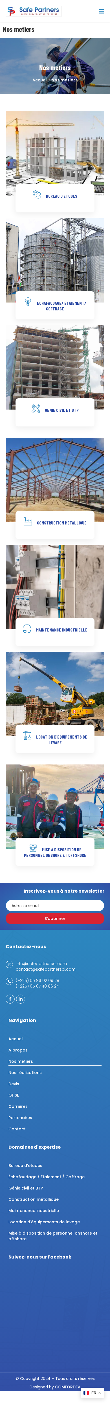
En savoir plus (55, 211)
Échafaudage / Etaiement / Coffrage (46, 1177)
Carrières (18, 1106)
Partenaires (20, 1118)
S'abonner (55, 918)
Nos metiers (20, 1061)
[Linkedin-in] (20, 999)
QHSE (13, 1095)
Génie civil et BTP (25, 1188)
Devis (13, 1084)
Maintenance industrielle (33, 1210)
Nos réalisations (25, 1072)
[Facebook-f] (10, 999)
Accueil (39, 80)
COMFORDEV (67, 1387)
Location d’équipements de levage (44, 1222)
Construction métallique (33, 1199)
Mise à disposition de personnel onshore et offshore (52, 1236)
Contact (17, 1129)
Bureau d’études (25, 1165)
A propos (18, 1050)
